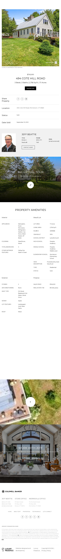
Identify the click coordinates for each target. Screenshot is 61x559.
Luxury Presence (37, 549)
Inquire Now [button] (30, 88)
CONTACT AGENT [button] (28, 147)
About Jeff (17, 511)
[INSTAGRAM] (26, 516)
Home (10, 511)
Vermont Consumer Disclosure (10, 526)
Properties (26, 511)
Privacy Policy (46, 550)
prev (7, 62)
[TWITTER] (34, 516)
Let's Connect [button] (30, 459)
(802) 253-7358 (6, 504)
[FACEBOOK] (22, 516)
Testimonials (36, 511)
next (11, 62)
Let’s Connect (47, 511)
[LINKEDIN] (30, 516)
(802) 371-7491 (39, 141)
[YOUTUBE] (38, 516)
